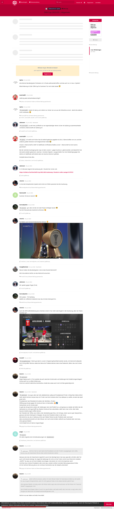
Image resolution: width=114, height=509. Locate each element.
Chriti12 (23, 208)
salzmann (24, 377)
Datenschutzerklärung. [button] (41, 505)
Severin (23, 435)
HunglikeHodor (25, 361)
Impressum (97, 507)
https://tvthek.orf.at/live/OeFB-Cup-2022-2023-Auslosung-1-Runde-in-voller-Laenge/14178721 (46, 172)
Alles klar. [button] (109, 504)
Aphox (23, 139)
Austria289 (24, 110)
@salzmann (50, 437)
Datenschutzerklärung (106, 507)
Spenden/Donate (6, 507)
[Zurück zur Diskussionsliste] (2, 2)
